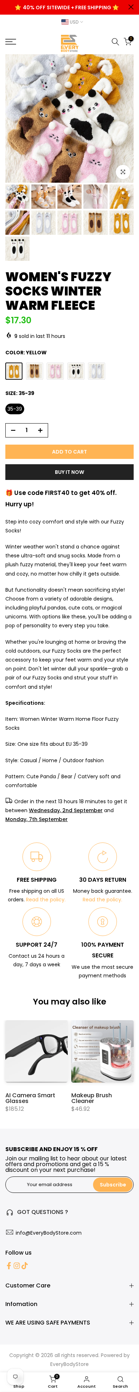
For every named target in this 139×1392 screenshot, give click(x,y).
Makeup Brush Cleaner (91, 1098)
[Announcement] (67, 7)
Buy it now (69, 472)
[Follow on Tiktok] (24, 1265)
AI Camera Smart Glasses (30, 1098)
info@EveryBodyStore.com (49, 1232)
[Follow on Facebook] (8, 1265)
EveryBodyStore (69, 1364)
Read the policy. (46, 899)
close (131, 7)
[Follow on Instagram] (16, 1265)
